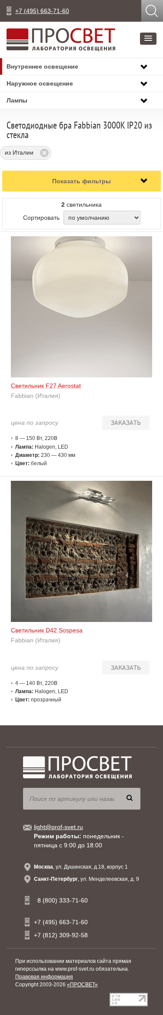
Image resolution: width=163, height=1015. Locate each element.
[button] (148, 39)
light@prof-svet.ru (58, 826)
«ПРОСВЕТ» (82, 985)
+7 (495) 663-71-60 (42, 10)
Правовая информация (44, 977)
